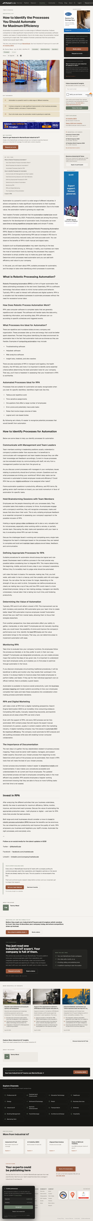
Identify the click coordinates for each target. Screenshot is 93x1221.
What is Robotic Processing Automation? (15, 160)
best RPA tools (35, 632)
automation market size (43, 215)
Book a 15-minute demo (66, 1169)
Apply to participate (77, 165)
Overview (19, 3)
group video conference (25, 523)
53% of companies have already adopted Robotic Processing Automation (31, 229)
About (70, 3)
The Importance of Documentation (15, 191)
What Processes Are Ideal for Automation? (17, 165)
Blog (65, 3)
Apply (41, 1203)
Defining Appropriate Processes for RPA (16, 179)
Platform (26, 3)
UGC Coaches (43, 1198)
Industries (42, 3)
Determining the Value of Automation (16, 182)
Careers (50, 1198)
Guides (41, 1200)
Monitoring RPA (10, 185)
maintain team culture (31, 543)
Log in (79, 3)
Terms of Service (69, 1218)
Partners (50, 1200)
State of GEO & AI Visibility (74, 123)
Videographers (43, 1196)
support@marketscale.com (73, 104)
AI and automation (23, 246)
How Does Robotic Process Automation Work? (18, 162)
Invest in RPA (8, 193)
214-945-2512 (79, 103)
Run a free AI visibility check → (17, 932)
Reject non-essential (18, 1211)
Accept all (19, 1207)
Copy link (12, 55)
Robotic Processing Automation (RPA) (17, 284)
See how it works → (70, 76)
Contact (50, 1193)
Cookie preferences (85, 1218)
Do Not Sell (77, 1218)
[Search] (74, 2)
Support (50, 1205)
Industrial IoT (8, 13)
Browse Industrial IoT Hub (80, 1041)
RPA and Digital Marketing (13, 188)
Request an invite (10, 147)
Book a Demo (51, 1203)
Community (51, 3)
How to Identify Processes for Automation (16, 171)
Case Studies (35, 1193)
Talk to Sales (51, 1196)
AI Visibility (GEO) (8, 45)
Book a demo (77, 49)
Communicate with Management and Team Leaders (19, 174)
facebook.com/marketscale (22, 852)
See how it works (32, 887)
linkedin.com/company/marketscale (25, 857)
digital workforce (22, 481)
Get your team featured (15, 887)
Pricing (61, 3)
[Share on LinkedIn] (21, 55)
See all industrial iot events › (73, 147)
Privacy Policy (60, 1218)
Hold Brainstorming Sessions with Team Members (19, 177)
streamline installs (48, 766)
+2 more (14, 52)
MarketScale (26, 43)
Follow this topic (77, 108)
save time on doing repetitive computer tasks (20, 224)
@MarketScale (15, 847)
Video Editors (43, 1193)
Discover (33, 3)
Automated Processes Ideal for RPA (15, 168)
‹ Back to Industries (8, 10)
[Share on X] (17, 55)
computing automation (28, 341)
